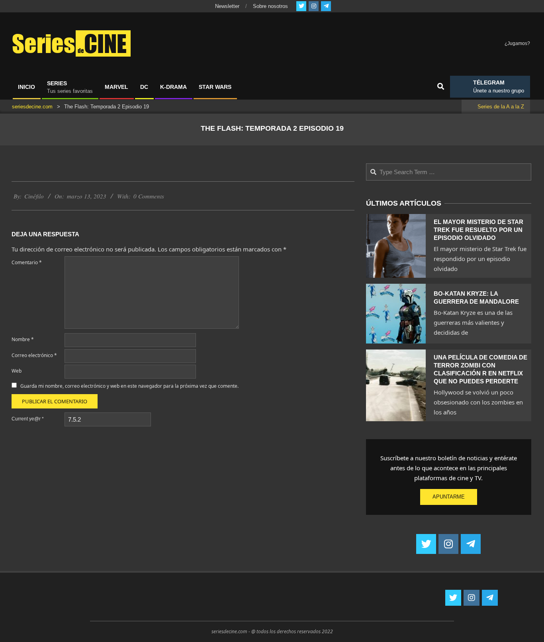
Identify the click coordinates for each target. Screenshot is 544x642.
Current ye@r (28, 419)
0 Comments (148, 196)
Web (17, 370)
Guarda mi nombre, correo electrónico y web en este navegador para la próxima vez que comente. (129, 386)
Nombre (23, 339)
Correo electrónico (34, 355)
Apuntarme (448, 497)
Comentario (27, 262)
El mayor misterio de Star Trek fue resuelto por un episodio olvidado (478, 229)
